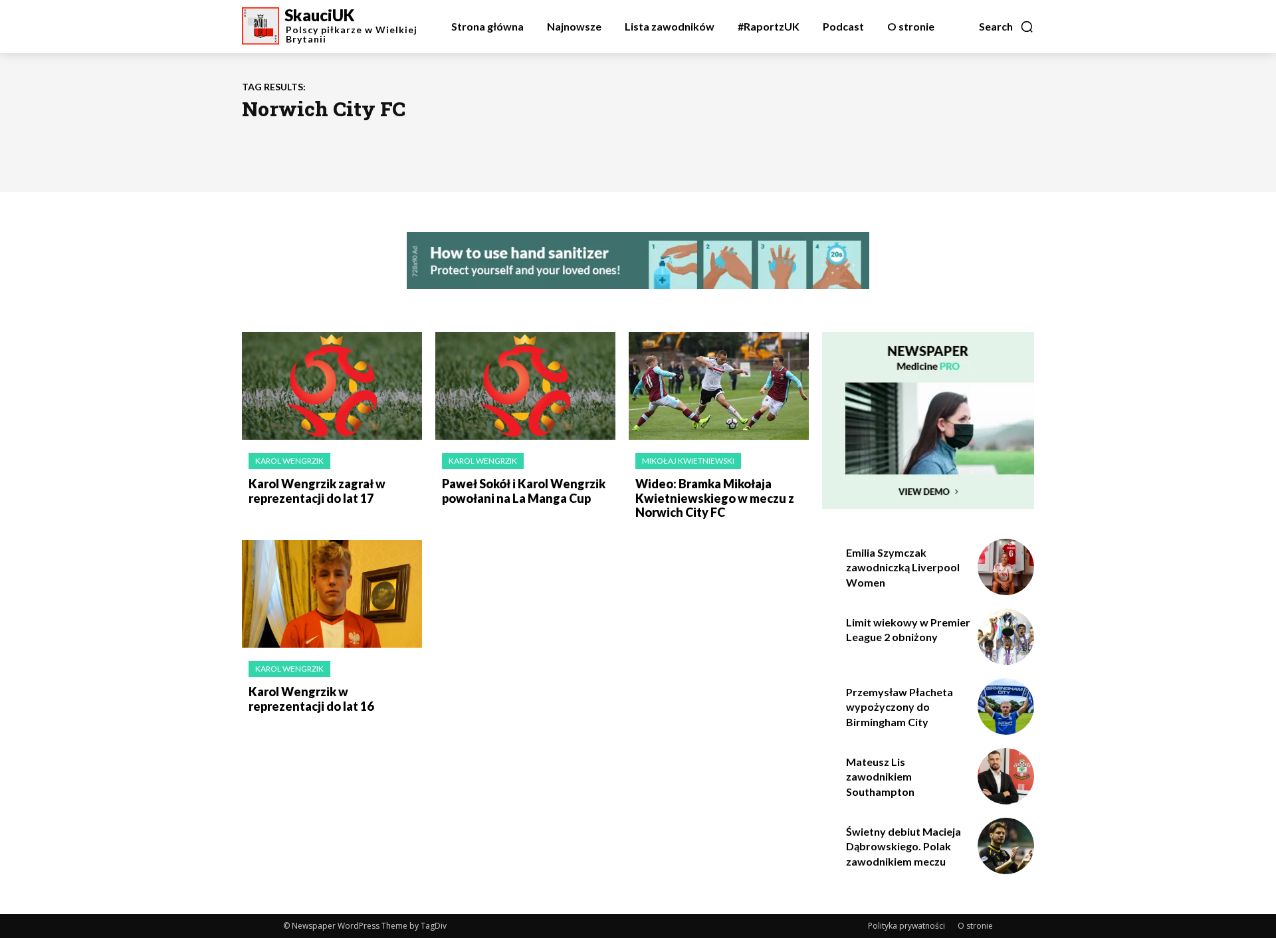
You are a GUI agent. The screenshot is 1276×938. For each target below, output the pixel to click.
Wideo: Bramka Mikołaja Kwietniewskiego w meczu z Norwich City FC (714, 497)
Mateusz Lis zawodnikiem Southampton (880, 776)
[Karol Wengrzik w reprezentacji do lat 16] (332, 594)
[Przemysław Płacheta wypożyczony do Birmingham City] (1006, 706)
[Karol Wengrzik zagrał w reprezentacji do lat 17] (332, 386)
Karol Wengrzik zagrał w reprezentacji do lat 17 (317, 491)
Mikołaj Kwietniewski (688, 461)
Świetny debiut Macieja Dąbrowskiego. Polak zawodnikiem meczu (903, 846)
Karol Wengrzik (289, 461)
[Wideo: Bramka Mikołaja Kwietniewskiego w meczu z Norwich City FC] (719, 386)
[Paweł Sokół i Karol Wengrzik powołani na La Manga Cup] (525, 386)
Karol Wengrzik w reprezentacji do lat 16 (311, 698)
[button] (1006, 26)
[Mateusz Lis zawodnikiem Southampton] (1006, 776)
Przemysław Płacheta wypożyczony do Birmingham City (899, 707)
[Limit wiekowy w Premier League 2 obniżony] (1006, 637)
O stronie (975, 925)
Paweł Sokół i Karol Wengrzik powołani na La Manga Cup (523, 491)
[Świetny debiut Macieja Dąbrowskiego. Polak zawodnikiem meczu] (1006, 846)
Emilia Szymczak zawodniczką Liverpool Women (903, 567)
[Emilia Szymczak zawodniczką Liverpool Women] (1006, 567)
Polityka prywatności (906, 925)
